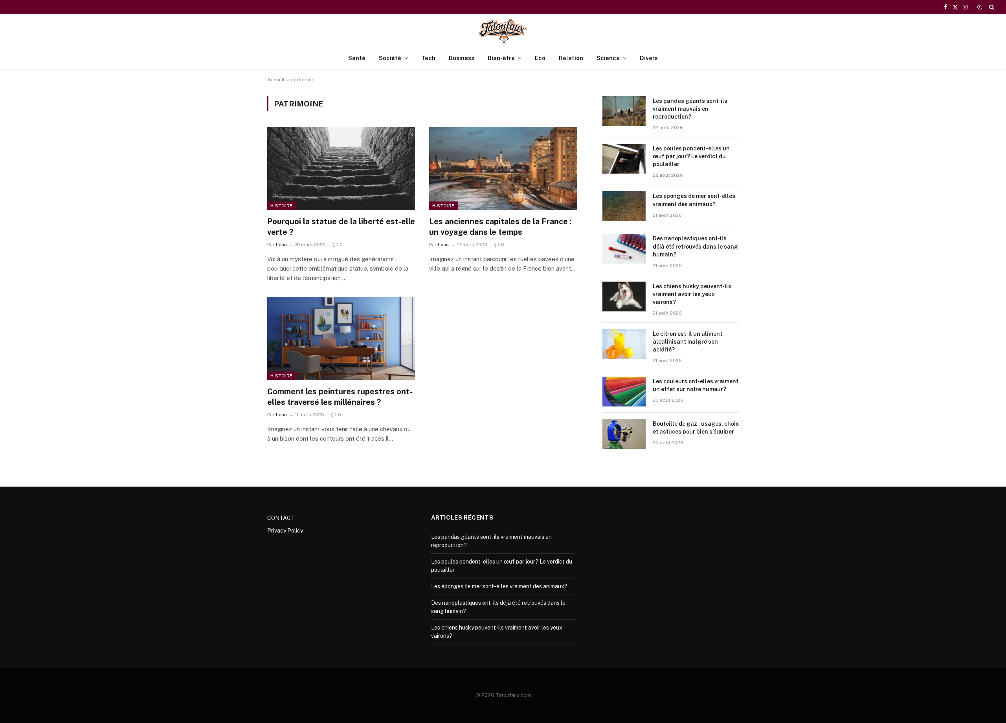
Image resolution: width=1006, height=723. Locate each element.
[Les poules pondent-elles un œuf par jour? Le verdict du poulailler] (624, 159)
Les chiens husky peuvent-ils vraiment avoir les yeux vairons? (692, 294)
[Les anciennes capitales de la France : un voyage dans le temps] (503, 168)
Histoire (281, 205)
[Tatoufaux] (503, 31)
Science (608, 58)
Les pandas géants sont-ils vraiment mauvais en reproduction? (690, 109)
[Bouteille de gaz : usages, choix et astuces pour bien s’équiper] (624, 434)
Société (390, 58)
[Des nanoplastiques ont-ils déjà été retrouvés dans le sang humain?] (624, 249)
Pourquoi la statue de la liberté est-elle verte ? (341, 227)
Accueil (276, 79)
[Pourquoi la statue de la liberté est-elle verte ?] (341, 168)
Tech (428, 58)
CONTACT (281, 518)
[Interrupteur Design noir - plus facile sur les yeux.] (979, 7)
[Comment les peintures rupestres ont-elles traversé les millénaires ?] (341, 338)
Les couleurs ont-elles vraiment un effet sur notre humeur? (695, 385)
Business (461, 58)
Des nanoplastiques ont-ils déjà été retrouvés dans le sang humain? (695, 246)
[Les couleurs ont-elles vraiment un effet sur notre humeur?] (624, 391)
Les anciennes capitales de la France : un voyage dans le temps (500, 227)
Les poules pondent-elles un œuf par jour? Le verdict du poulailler (691, 156)
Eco (540, 58)
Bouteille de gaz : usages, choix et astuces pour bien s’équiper (696, 428)
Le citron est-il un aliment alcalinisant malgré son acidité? (687, 342)
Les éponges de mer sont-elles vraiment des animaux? (694, 200)
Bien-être (501, 58)
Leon (281, 244)
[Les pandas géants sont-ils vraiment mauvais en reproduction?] (624, 111)
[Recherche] (991, 7)
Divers (649, 58)
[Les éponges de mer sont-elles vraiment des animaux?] (624, 206)
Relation (571, 58)
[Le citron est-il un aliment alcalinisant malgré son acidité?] (624, 344)
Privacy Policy (285, 530)
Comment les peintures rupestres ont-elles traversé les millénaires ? (339, 397)
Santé (356, 58)
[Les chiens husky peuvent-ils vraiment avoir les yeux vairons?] (624, 296)
